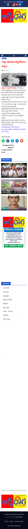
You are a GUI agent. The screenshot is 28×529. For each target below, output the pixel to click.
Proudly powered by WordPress (14, 514)
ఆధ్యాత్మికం (6, 296)
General (4, 58)
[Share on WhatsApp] (3, 141)
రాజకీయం (6, 315)
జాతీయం (5, 304)
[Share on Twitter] (12, 141)
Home (6, 521)
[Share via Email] (21, 141)
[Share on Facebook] (7, 141)
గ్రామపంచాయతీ (7, 300)
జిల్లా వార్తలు (6, 308)
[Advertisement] (14, 39)
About (11, 521)
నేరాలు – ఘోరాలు (8, 311)
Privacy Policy (19, 521)
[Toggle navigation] (13, 56)
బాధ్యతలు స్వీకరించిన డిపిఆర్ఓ (9, 208)
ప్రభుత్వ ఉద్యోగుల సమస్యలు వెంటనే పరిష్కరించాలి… (10, 191)
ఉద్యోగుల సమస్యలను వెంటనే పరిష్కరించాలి (13, 175)
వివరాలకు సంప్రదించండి (14, 525)
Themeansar (18, 517)
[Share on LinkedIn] (17, 141)
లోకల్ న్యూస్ (6, 319)
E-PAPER (6, 288)
